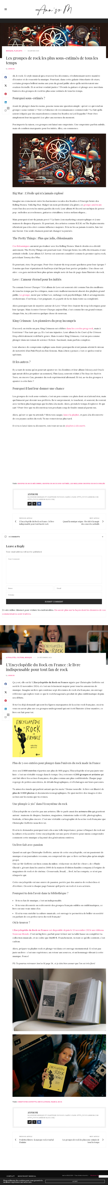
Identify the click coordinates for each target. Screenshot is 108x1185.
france (54, 1102)
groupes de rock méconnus (29, 483)
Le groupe (24, 295)
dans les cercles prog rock (79, 328)
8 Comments (14, 537)
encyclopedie (44, 1102)
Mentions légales (95, 1175)
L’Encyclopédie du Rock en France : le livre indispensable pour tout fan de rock (43, 667)
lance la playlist (71, 414)
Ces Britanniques (21, 246)
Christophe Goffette (27, 1102)
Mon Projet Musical (27, 1176)
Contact (11, 1176)
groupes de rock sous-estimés (55, 483)
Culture (20, 657)
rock (60, 1102)
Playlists (18, 51)
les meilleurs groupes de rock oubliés (87, 483)
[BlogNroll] (54, 9)
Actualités (11, 657)
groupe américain (93, 204)
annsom (11, 69)
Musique (9, 51)
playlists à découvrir (75, 425)
